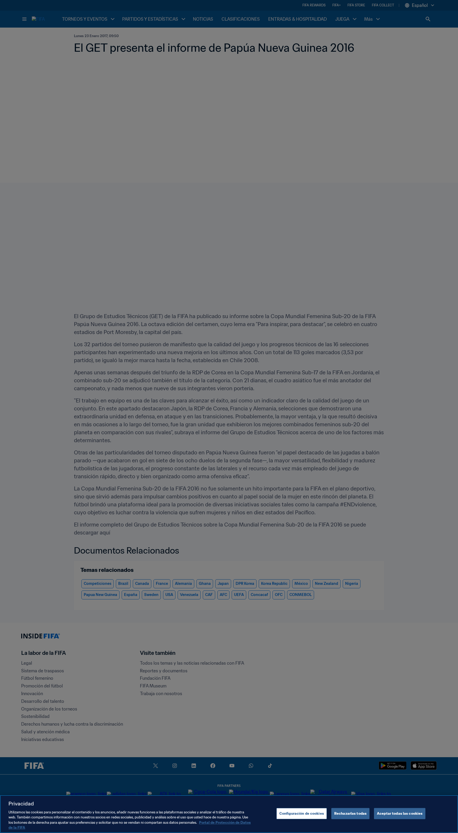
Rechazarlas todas (350, 813)
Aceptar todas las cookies (399, 813)
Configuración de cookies (301, 813)
